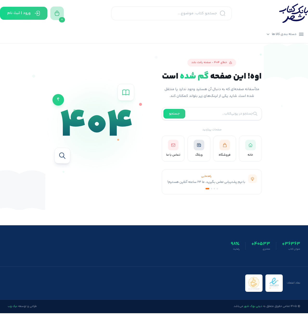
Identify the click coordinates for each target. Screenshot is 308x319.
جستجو (174, 113)
